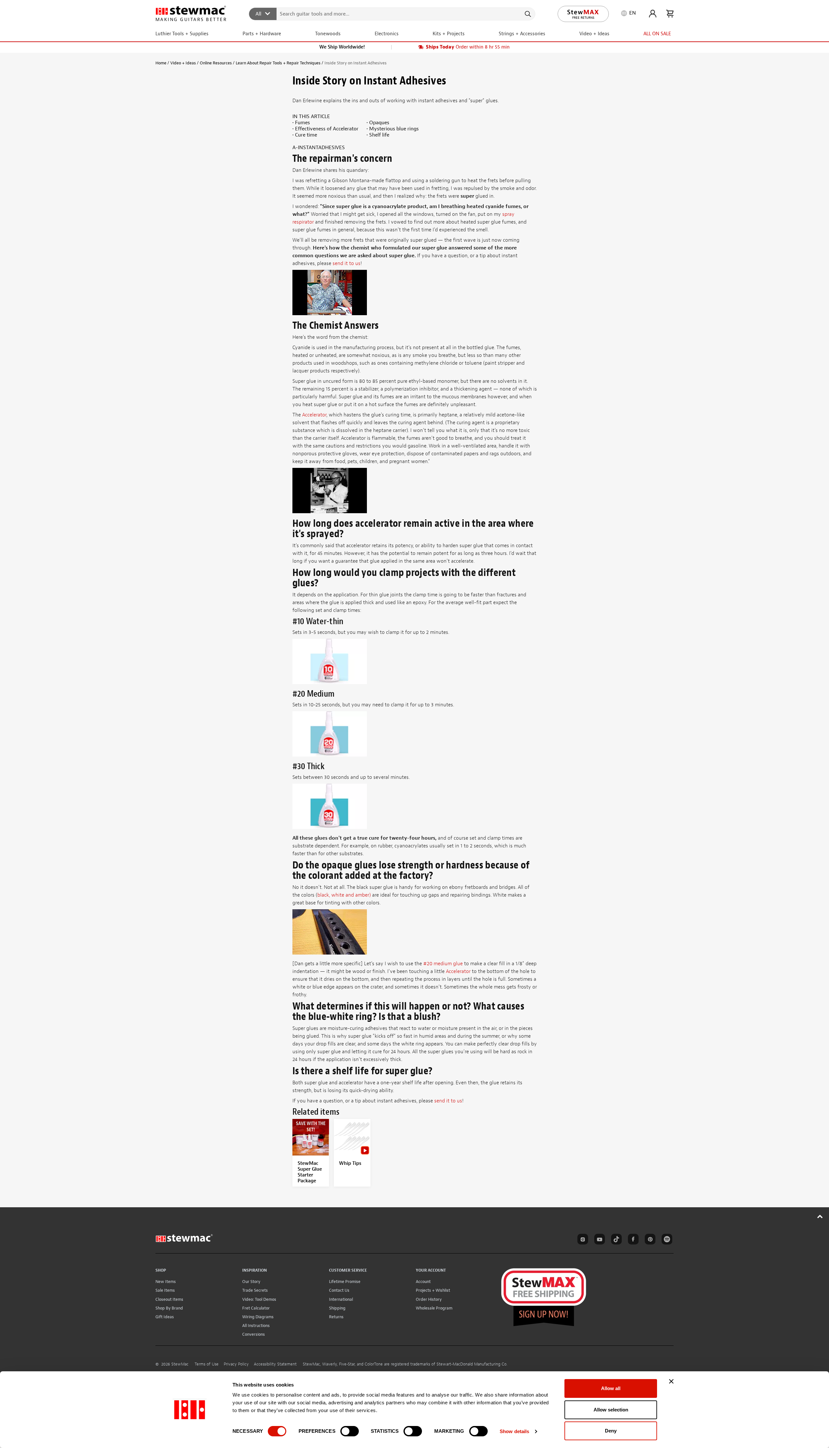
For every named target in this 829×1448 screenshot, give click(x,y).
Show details (514, 1431)
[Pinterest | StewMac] (648, 1240)
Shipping (337, 1308)
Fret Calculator (256, 1308)
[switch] (349, 1431)
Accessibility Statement (275, 1364)
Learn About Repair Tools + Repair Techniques (278, 63)
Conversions (253, 1334)
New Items (165, 1281)
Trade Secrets (255, 1290)
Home (160, 63)
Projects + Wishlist (433, 1290)
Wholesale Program (434, 1308)
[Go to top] (820, 1216)
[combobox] (392, 13)
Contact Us (339, 1290)
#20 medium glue (443, 963)
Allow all (610, 1388)
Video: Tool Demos (259, 1299)
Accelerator (314, 415)
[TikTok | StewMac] (615, 1240)
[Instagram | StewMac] (581, 1240)
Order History (429, 1299)
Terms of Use (207, 1364)
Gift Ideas (164, 1317)
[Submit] (527, 14)
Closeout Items (169, 1299)
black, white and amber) (344, 895)
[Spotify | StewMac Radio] (665, 1240)
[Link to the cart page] (670, 13)
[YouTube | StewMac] (598, 1240)
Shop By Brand (169, 1308)
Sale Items (165, 1290)
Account (423, 1281)
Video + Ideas (183, 63)
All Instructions (256, 1325)
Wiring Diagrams (258, 1317)
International (341, 1299)
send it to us (346, 263)
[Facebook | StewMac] (632, 1240)
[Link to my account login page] (652, 13)
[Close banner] (671, 1381)
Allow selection (611, 1409)
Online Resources (216, 63)
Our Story (251, 1281)
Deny (611, 1430)
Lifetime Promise (344, 1281)
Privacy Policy (236, 1364)
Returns (336, 1317)
